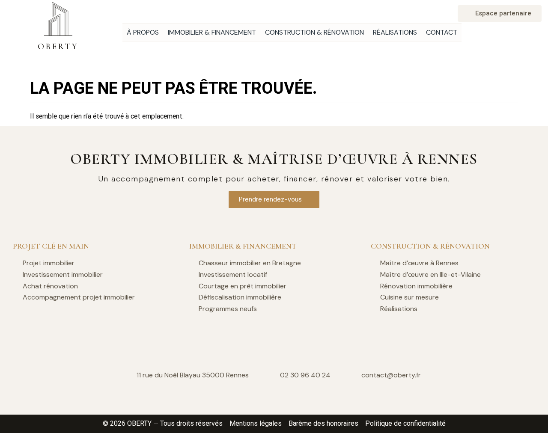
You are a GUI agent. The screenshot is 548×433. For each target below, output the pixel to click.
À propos (143, 32)
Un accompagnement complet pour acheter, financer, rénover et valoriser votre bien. (274, 179)
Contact (441, 32)
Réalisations (395, 32)
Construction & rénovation (314, 32)
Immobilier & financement (212, 32)
